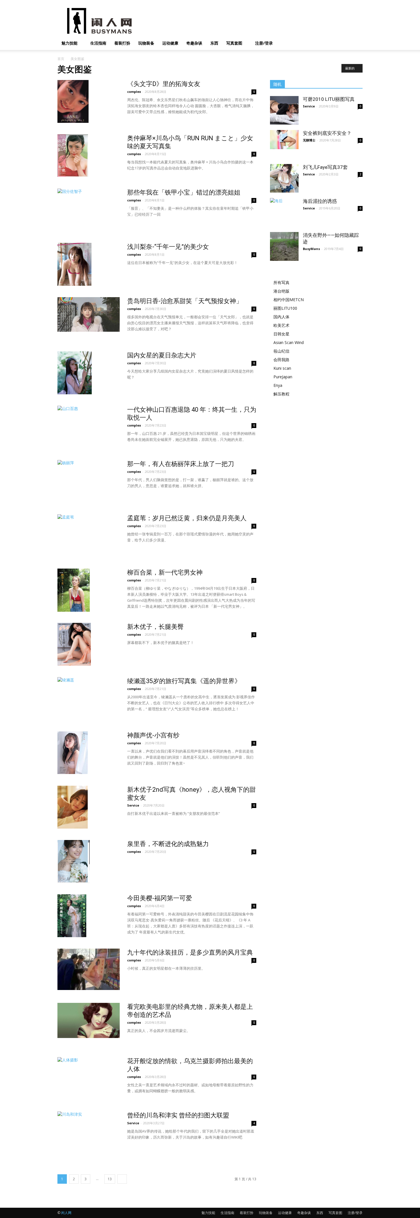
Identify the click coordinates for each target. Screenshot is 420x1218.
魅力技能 (69, 43)
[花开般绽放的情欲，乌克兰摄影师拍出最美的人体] (74, 1078)
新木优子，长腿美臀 (155, 626)
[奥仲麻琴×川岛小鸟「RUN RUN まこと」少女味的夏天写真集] (72, 155)
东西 (214, 43)
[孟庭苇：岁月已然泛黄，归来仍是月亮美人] (78, 535)
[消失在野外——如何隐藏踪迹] (284, 246)
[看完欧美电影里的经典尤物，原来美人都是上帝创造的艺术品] (88, 1020)
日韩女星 (281, 334)
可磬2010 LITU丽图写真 (329, 99)
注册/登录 (264, 43)
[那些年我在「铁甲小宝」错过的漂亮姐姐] (85, 210)
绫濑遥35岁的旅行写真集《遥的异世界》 (184, 681)
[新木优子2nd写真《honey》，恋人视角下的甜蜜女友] (72, 807)
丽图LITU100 (285, 308)
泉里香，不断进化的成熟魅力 (168, 843)
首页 (60, 58)
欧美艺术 (281, 325)
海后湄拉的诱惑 (320, 201)
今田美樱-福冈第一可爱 (159, 898)
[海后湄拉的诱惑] (284, 204)
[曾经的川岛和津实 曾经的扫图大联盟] (72, 1132)
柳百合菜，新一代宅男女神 (165, 572)
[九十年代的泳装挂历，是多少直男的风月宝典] (88, 969)
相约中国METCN (288, 299)
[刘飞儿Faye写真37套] (284, 178)
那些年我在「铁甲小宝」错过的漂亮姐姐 (183, 192)
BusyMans (311, 249)
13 (110, 1179)
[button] (356, 43)
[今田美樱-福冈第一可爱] (71, 915)
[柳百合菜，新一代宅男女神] (73, 590)
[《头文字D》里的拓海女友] (73, 101)
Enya (277, 385)
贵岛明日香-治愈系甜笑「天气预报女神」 (184, 301)
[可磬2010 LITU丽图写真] (284, 110)
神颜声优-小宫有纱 (153, 735)
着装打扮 (122, 43)
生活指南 (98, 43)
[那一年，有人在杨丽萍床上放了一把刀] (88, 480)
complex (134, 91)
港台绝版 (281, 291)
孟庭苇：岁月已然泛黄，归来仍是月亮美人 (187, 518)
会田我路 (281, 359)
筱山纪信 (281, 351)
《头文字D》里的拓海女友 (163, 83)
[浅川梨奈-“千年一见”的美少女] (74, 264)
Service (133, 805)
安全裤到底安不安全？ (327, 133)
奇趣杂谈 (194, 43)
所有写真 (281, 282)
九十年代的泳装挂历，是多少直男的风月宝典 (190, 952)
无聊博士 (309, 140)
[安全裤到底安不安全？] (284, 139)
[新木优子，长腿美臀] (74, 644)
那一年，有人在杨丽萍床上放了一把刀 (180, 463)
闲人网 (66, 1212)
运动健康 (170, 43)
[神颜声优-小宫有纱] (72, 752)
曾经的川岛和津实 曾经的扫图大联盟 (178, 1115)
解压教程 (281, 394)
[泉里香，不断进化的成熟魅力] (73, 861)
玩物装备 (146, 43)
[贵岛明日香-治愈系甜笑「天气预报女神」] (88, 314)
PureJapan (282, 376)
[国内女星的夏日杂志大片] (74, 372)
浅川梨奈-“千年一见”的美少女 (168, 246)
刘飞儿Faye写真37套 (325, 167)
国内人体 (281, 316)
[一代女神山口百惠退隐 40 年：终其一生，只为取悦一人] (73, 427)
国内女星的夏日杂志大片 (161, 355)
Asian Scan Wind (288, 342)
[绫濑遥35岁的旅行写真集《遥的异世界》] (72, 698)
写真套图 (234, 43)
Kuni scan (282, 368)
